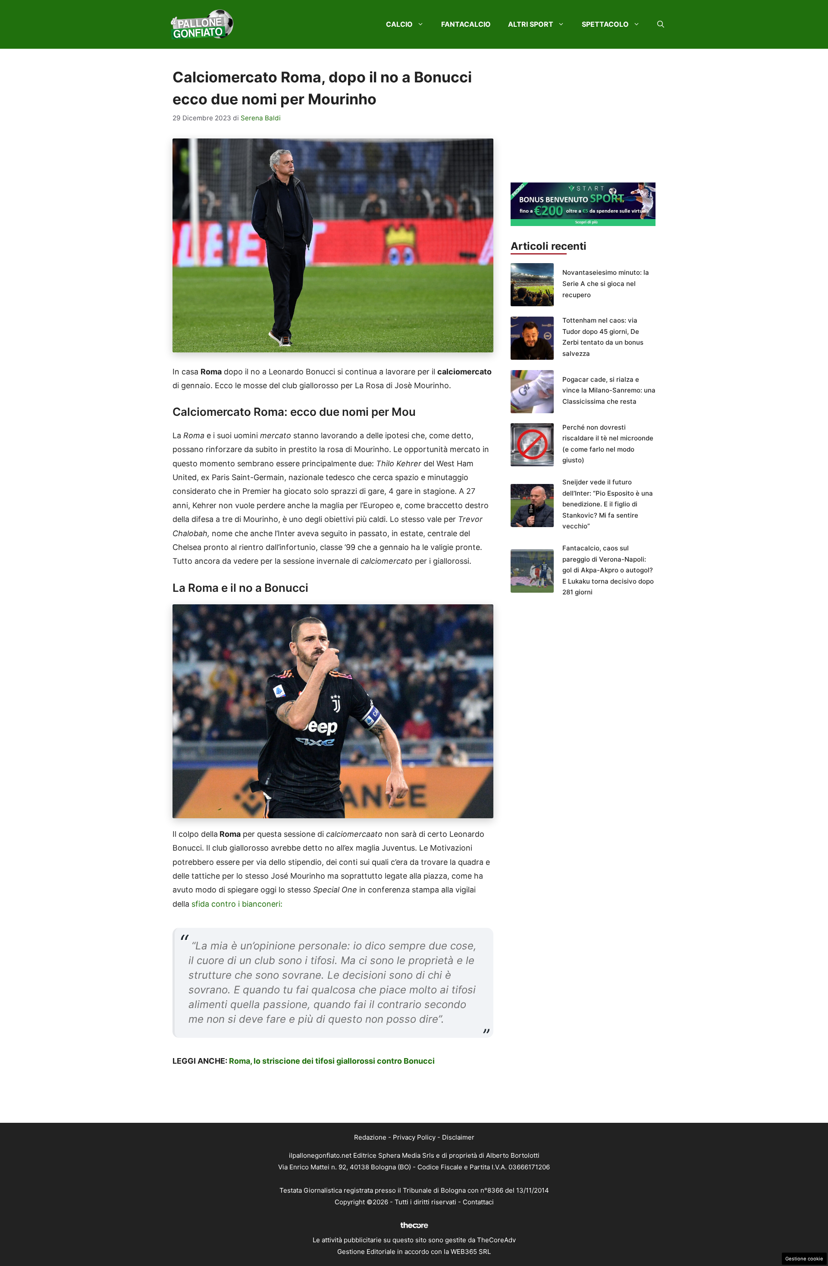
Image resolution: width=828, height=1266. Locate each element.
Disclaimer (458, 1137)
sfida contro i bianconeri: (236, 903)
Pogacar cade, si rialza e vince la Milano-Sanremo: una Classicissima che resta (609, 390)
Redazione (370, 1137)
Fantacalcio (466, 24)
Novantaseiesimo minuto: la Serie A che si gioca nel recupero (605, 283)
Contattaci (478, 1202)
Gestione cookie (804, 1259)
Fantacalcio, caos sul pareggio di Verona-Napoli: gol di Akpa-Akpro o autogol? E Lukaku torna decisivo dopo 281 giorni (608, 570)
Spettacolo (605, 24)
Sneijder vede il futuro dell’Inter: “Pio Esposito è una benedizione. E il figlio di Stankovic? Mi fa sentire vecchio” (607, 504)
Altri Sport (530, 24)
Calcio (399, 24)
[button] (661, 24)
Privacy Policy (414, 1137)
